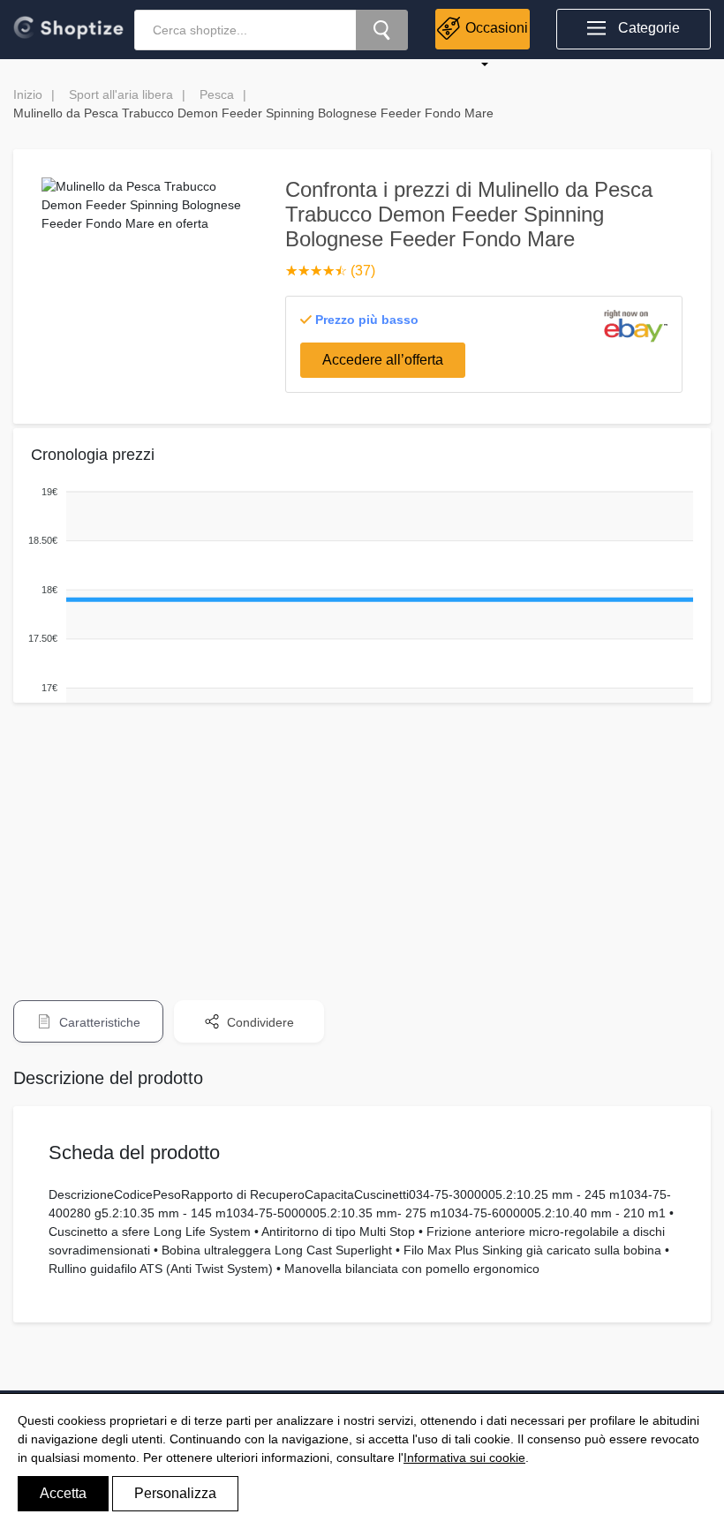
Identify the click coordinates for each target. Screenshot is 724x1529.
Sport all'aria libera (121, 94)
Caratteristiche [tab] (98, 1022)
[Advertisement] (362, 839)
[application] (357, 615)
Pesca (217, 94)
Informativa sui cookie (464, 1457)
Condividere (258, 1022)
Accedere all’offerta (382, 359)
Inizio (27, 94)
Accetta (63, 1493)
